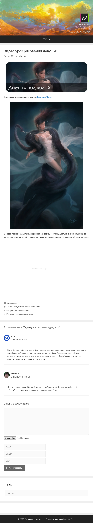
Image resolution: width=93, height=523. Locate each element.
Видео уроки (24, 306)
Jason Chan (12, 306)
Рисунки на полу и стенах (18, 310)
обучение (35, 306)
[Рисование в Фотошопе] (46, 17)
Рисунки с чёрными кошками (20, 314)
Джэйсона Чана (43, 97)
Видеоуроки (12, 302)
